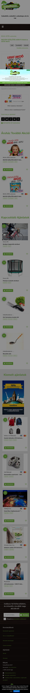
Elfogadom (16, 691)
